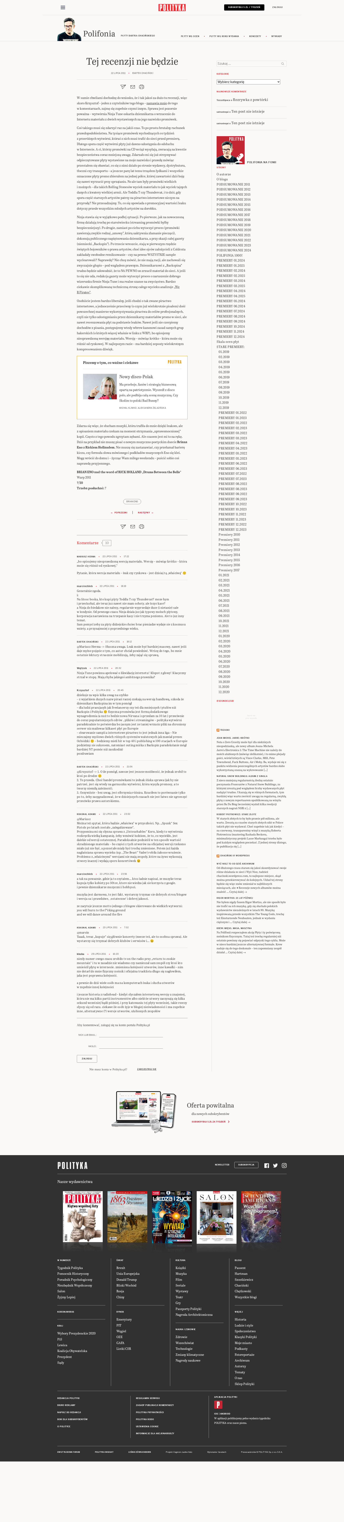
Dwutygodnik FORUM (68, 1452)
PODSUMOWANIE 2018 (234, 219)
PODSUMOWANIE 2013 (234, 194)
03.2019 (224, 361)
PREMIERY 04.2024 (231, 290)
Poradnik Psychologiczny (74, 1279)
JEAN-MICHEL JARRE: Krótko (233, 738)
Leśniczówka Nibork (139, 1452)
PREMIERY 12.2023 (232, 529)
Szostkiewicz (244, 1279)
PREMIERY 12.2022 (232, 524)
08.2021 (224, 610)
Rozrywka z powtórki (250, 99)
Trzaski (225, 730)
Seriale (181, 1285)
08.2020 (224, 671)
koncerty (255, 36)
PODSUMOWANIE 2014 (234, 199)
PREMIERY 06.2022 (233, 463)
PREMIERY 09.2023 (233, 499)
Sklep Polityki (244, 1383)
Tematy (240, 1372)
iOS (216, 1414)
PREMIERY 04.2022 (233, 443)
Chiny (120, 1297)
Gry (178, 1302)
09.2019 (224, 392)
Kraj (60, 1326)
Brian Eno (132, 501)
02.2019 (224, 357)
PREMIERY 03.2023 (233, 438)
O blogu (222, 179)
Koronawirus (65, 1312)
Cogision (177, 1452)
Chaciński (242, 1285)
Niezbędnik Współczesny (74, 1285)
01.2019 (224, 351)
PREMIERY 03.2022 (233, 433)
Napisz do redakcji (69, 1412)
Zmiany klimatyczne (190, 1354)
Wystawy (182, 1291)
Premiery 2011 (229, 539)
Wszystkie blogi (246, 1297)
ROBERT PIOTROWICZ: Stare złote (236, 814)
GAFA (120, 1342)
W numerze (64, 1260)
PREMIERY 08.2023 (233, 488)
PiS (59, 1339)
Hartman (241, 1273)
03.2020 (224, 646)
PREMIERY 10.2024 (231, 326)
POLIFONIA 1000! (230, 255)
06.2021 (224, 600)
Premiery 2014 (229, 554)
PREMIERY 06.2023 (233, 468)
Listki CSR (123, 1348)
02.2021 (224, 580)
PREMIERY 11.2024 (230, 331)
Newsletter (222, 1164)
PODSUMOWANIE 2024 (234, 250)
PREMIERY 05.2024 (231, 301)
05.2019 (224, 372)
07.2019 (224, 382)
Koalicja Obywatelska (72, 1350)
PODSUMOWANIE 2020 (234, 230)
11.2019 (224, 402)
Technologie (184, 1348)
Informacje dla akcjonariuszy (155, 1433)
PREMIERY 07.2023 (233, 478)
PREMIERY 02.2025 (231, 275)
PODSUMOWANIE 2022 (234, 240)
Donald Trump (126, 1279)
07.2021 (224, 605)
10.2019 (224, 397)
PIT (118, 1325)
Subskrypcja (246, 1164)
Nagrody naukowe (188, 1360)
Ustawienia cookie (147, 1426)
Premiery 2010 (229, 534)
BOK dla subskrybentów (72, 1419)
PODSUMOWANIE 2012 (234, 189)
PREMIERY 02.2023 (233, 428)
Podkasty (241, 1348)
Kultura (181, 1260)
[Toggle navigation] (62, 7)
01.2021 (224, 575)
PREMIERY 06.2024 (231, 306)
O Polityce (63, 1426)
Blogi (238, 1260)
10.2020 (224, 681)
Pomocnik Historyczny (73, 1273)
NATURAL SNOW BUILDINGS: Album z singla (242, 776)
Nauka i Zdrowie (186, 1329)
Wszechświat (185, 1342)
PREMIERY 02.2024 (231, 270)
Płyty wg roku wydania (224, 36)
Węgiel (121, 1331)
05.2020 (224, 656)
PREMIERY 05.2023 (233, 458)
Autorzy (240, 1366)
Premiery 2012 (229, 544)
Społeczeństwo (245, 1331)
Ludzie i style (244, 1325)
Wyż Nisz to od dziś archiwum (235, 864)
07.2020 (224, 666)
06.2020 (224, 661)
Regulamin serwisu (148, 1398)
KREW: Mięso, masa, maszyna (234, 928)
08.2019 (224, 387)
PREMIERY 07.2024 (231, 311)
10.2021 (224, 620)
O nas (238, 1377)
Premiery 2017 (229, 570)
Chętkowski (243, 1291)
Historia (240, 1319)
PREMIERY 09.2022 (233, 493)
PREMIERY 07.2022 (233, 473)
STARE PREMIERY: (231, 346)
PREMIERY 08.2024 (231, 316)
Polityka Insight (104, 1452)
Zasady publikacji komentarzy (155, 1405)
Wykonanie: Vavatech (216, 1452)
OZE (119, 1336)
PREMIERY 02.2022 (233, 422)
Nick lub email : (87, 1035)
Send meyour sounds (251, 716)
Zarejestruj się (146, 1069)
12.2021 (224, 631)
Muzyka (181, 1273)
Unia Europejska (128, 1273)
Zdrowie (181, 1336)
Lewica (62, 1345)
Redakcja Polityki (68, 1398)
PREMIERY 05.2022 (233, 453)
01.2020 (224, 636)
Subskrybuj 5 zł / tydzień (244, 7)
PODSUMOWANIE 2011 (233, 184)
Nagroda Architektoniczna (194, 1314)
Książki (181, 1267)
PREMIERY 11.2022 (232, 514)
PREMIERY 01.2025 (231, 265)
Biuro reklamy (66, 1405)
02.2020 (224, 641)
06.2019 (224, 377)
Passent (240, 1267)
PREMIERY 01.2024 (231, 260)
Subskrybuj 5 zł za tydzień (208, 1121)
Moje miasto (243, 1342)
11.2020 (224, 686)
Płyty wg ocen (190, 36)
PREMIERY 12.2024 (231, 336)
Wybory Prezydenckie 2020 (76, 1333)
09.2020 (224, 676)
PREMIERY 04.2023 (233, 448)
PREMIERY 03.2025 (231, 285)
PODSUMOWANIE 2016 (234, 209)
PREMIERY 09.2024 (231, 321)
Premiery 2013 (229, 549)
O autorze (224, 174)
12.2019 (224, 407)
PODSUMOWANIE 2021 (234, 235)
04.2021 (224, 590)
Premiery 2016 (229, 565)
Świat (119, 1260)
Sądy (60, 1362)
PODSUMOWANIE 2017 (233, 214)
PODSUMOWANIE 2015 (234, 204)
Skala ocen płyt (228, 341)
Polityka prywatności (150, 1412)
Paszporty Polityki (188, 1308)
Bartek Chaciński (87, 642)
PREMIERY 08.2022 (233, 483)
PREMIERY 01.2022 (233, 412)
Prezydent (64, 1356)
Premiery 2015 (229, 560)
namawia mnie (157, 103)
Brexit (120, 1267)
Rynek (120, 1312)
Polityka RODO (145, 1419)
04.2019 (224, 367)
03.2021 (224, 585)
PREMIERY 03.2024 (231, 280)
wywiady (276, 36)
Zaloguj (277, 7)
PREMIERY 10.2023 (233, 509)
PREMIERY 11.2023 (232, 519)
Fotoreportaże (244, 1354)
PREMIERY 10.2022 (233, 504)
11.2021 (224, 625)
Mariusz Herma (86, 556)
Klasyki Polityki (246, 1336)
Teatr (179, 1297)
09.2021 (224, 615)
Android (225, 1414)
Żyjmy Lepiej (66, 1297)
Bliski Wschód (126, 1285)
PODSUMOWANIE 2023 (234, 245)
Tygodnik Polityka (70, 1267)
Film (179, 1279)
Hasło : (92, 1046)
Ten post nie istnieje (248, 111)
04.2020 (225, 651)
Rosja (120, 1291)
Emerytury (124, 1319)
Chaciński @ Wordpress (235, 855)
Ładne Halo (187, 1452)
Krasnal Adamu (86, 814)
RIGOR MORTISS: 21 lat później (235, 898)
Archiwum (242, 1360)
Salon (61, 1291)
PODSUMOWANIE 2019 (234, 225)
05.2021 (224, 595)
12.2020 (224, 692)
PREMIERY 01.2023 (233, 417)
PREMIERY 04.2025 (231, 296)
